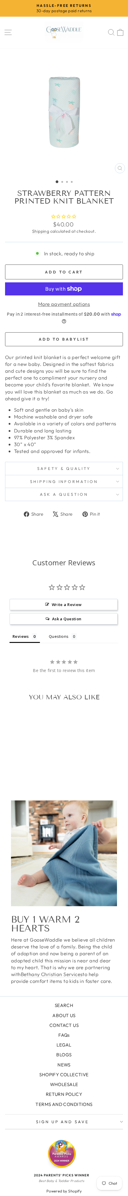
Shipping (40, 231)
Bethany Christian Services (52, 974)
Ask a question (64, 494)
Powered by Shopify (64, 1191)
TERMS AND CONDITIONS (63, 1104)
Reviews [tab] (21, 636)
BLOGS (63, 1054)
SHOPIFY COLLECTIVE (63, 1074)
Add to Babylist (64, 339)
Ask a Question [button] (67, 618)
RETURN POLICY (64, 1094)
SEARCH (64, 1005)
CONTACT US (64, 1025)
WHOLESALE (64, 1084)
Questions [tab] (59, 636)
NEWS (64, 1065)
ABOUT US (63, 1015)
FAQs (64, 1035)
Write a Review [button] (67, 604)
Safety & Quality (64, 468)
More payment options (64, 304)
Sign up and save (62, 1121)
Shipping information (64, 481)
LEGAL (64, 1045)
